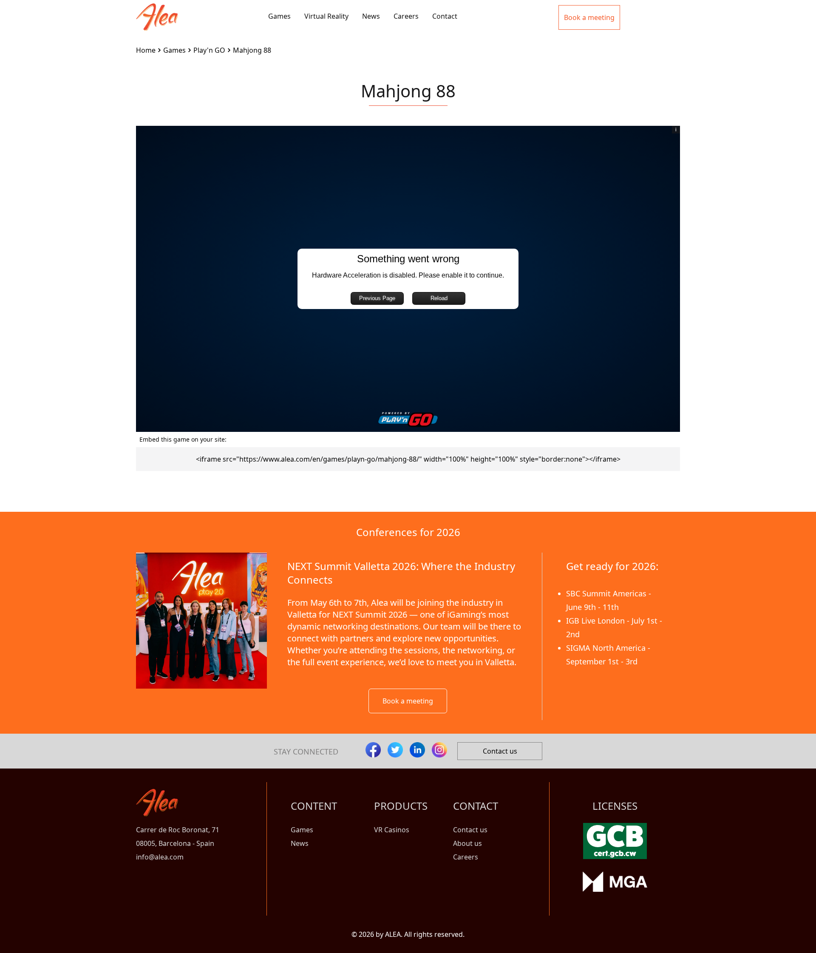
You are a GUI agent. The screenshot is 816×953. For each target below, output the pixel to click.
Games (279, 16)
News (371, 16)
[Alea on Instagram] (439, 749)
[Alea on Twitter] (395, 749)
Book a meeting (407, 701)
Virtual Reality (326, 16)
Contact (444, 16)
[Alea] (157, 10)
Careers (406, 16)
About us (467, 843)
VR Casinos (391, 829)
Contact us (500, 751)
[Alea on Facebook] (373, 749)
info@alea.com (160, 857)
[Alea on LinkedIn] (417, 749)
